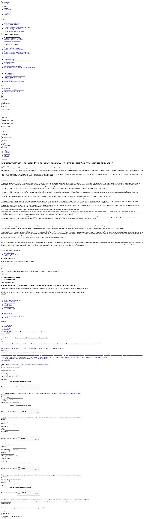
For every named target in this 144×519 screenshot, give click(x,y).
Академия (6, 155)
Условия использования (32, 338)
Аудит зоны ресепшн (9, 59)
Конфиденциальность (20, 338)
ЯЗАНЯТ (6, 317)
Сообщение (4, 379)
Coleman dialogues (8, 80)
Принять (3, 293)
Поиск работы (7, 9)
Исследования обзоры (9, 308)
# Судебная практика (9, 253)
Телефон (3, 378)
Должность (4, 374)
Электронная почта (20, 264)
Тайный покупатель (9, 62)
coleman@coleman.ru (42, 331)
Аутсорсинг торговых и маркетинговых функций (16, 52)
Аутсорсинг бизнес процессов (11, 24)
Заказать (3, 291)
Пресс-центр (7, 13)
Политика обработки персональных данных (70, 393)
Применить (3, 143)
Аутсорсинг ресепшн (9, 51)
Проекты (6, 8)
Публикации (7, 151)
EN (49, 364)
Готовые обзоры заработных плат (12, 28)
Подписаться (4, 274)
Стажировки (8, 74)
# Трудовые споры (8, 255)
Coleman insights (8, 78)
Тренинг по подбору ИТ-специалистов (14, 39)
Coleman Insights (8, 313)
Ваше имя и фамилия (7, 422)
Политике (38, 292)
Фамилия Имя (5, 367)
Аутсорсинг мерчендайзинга (11, 46)
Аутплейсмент (7, 63)
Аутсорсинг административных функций (14, 49)
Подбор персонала (8, 299)
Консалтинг (7, 25)
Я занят (5, 82)
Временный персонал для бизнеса (12, 23)
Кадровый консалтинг (9, 303)
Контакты (6, 16)
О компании (7, 14)
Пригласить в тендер (9, 325)
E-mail (3, 376)
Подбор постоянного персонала (12, 21)
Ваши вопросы (5, 431)
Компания (4, 369)
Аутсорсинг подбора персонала (12, 48)
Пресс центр (7, 328)
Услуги (5, 6)
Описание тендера (5, 458)
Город (2, 371)
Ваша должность (5, 450)
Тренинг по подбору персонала (12, 41)
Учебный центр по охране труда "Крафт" (14, 31)
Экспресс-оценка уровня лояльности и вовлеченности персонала (20, 67)
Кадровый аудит (8, 305)
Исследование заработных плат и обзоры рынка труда (17, 29)
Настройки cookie (43, 338)
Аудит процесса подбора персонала (13, 38)
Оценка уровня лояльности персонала (13, 64)
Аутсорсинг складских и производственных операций (18, 27)
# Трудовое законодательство (11, 254)
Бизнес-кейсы (7, 11)
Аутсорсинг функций (9, 301)
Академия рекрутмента (9, 73)
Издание (3, 399)
